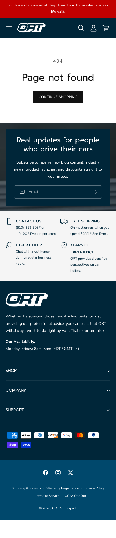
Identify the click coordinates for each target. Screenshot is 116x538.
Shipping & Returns (26, 488)
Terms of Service (47, 495)
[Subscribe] (95, 191)
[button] (9, 28)
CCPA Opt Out (75, 495)
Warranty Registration (62, 488)
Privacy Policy (94, 488)
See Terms (100, 233)
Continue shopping (58, 97)
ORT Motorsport (64, 508)
